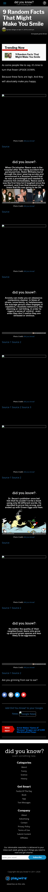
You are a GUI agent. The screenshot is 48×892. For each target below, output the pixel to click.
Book (24, 795)
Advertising (24, 818)
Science (24, 774)
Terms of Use (24, 830)
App (24, 798)
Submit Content (24, 834)
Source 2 (16, 342)
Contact (24, 822)
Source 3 (26, 407)
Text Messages (24, 802)
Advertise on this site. (16, 884)
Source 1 (6, 342)
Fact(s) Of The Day (24, 791)
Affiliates (24, 838)
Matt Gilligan (12, 29)
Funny (24, 771)
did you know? (29, 141)
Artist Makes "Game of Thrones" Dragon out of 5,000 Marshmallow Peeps (31, 730)
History (24, 778)
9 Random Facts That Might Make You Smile (27, 55)
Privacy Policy (24, 826)
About (24, 815)
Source (5, 146)
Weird (24, 767)
